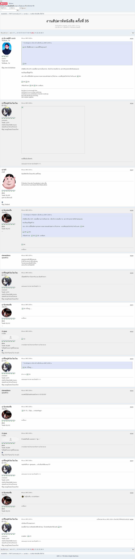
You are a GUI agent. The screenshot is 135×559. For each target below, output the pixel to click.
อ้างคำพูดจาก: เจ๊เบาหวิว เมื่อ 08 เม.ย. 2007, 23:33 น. (38, 363)
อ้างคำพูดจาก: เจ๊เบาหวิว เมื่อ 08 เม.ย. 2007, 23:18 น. (38, 43)
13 (17, 33)
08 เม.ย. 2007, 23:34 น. (26, 358)
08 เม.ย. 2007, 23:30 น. (26, 103)
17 (26, 33)
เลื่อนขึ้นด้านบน (4, 549)
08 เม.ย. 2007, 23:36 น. (26, 460)
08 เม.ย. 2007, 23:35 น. (26, 406)
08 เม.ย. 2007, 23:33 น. (26, 304)
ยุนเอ (5, 331)
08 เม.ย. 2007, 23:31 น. (26, 169)
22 (37, 33)
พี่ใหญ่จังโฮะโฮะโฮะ (10, 103)
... (16, 33)
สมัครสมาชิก (30, 6)
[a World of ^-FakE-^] (2, 350)
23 (39, 33)
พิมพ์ (133, 33)
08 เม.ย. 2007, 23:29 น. (26, 38)
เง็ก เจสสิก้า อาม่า (9, 38)
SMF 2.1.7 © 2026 (62, 556)
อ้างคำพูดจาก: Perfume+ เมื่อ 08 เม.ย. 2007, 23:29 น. (38, 215)
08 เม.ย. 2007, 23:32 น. (26, 272)
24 (41, 33)
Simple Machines (73, 556)
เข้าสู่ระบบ (21, 6)
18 (28, 33)
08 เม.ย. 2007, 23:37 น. (26, 519)
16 (24, 33)
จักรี (4, 170)
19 (30, 33)
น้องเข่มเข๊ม (7, 210)
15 (22, 33)
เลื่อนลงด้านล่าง (4, 33)
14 (19, 33)
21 (35, 33)
